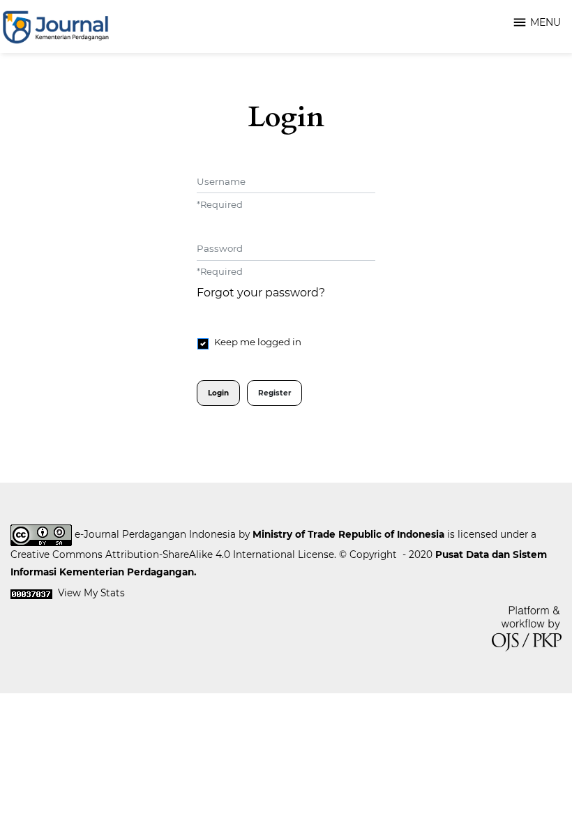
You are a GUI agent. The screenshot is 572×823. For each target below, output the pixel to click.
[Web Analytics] (31, 592)
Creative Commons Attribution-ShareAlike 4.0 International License (172, 554)
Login (218, 393)
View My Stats (91, 592)
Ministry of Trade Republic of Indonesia (348, 534)
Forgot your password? (261, 292)
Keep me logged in (257, 341)
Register (274, 393)
